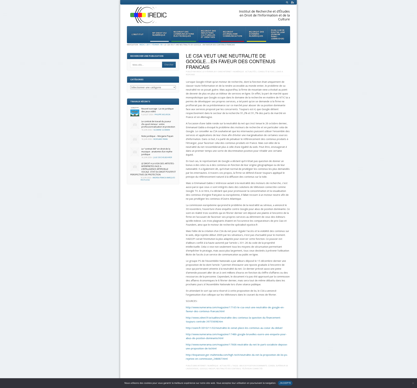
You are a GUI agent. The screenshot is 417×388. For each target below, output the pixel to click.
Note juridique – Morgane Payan (157, 136)
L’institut (138, 34)
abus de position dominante (253, 365)
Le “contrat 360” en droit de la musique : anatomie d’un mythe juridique (156, 151)
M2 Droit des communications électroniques (183, 33)
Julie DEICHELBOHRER (162, 157)
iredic (199, 71)
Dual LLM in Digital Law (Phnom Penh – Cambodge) (278, 34)
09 (162, 44)
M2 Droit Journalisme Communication (232, 33)
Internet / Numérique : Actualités (239, 71)
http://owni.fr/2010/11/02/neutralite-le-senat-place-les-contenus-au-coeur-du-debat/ (234, 327)
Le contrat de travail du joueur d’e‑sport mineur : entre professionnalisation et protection (158, 124)
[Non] (413, 383)
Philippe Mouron (162, 114)
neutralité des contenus (228, 368)
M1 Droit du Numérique (159, 33)
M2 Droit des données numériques (256, 33)
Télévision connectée (252, 368)
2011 (149, 44)
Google (204, 368)
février (155, 44)
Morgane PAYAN (160, 139)
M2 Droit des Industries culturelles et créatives (208, 33)
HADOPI (211, 368)
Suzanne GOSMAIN (161, 130)
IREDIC (142, 44)
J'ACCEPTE (285, 383)
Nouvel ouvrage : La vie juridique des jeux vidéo (157, 110)
